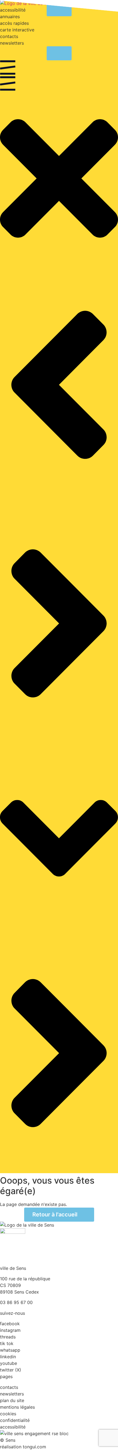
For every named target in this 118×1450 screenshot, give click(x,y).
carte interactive (17, 30)
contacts (9, 36)
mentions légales (17, 1407)
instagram (10, 1330)
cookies (8, 1413)
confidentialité (15, 1420)
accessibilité (13, 1427)
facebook (10, 1323)
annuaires (10, 16)
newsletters (12, 43)
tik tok (6, 1343)
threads (8, 1337)
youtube (8, 1363)
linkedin (8, 1356)
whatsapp (10, 1350)
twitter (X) (10, 1370)
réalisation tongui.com (23, 1446)
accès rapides (14, 23)
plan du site (12, 1400)
